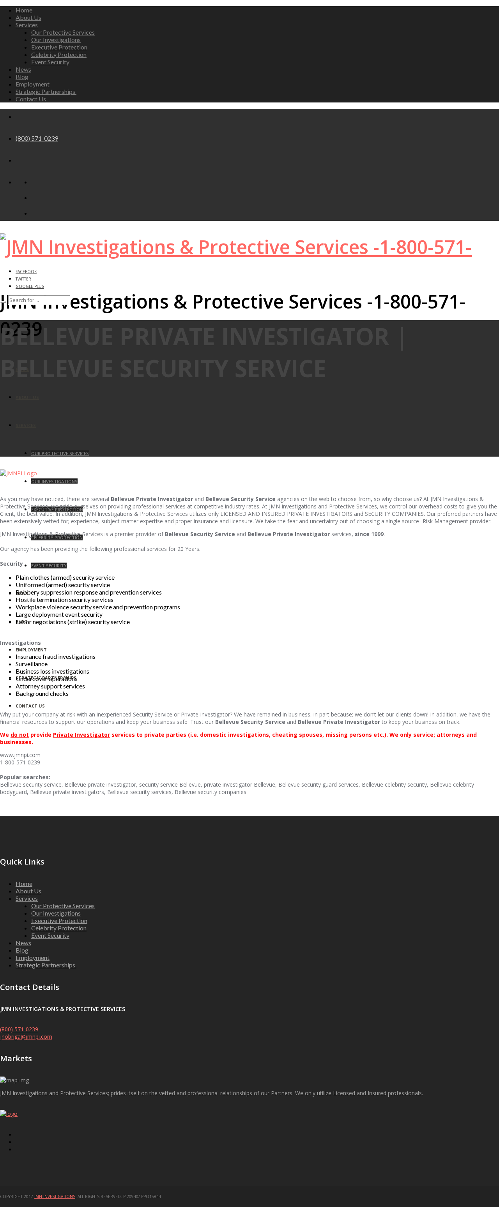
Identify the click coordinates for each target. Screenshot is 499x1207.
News (23, 69)
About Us (28, 17)
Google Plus (30, 286)
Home (24, 10)
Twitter (23, 279)
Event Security (50, 61)
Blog (22, 76)
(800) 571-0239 (37, 138)
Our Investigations (56, 39)
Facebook (26, 271)
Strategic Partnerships (46, 91)
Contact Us (31, 98)
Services (27, 24)
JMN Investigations (54, 1196)
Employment (33, 84)
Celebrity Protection (59, 54)
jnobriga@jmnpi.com (26, 1036)
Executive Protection (59, 47)
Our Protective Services (63, 32)
